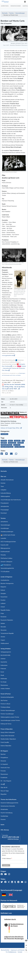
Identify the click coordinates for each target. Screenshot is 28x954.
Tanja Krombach (12, 442)
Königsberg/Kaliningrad (6, 444)
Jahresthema (5, 6)
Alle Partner (4, 700)
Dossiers (3, 819)
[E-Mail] (12, 454)
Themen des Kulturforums (8, 799)
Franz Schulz (17, 444)
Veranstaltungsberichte (7, 568)
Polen (2, 613)
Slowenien (4, 630)
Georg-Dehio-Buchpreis (7, 735)
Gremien (3, 483)
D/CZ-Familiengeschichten (8, 541)
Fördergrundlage (5, 707)
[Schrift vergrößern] (26, 945)
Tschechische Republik (7, 633)
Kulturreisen (4, 665)
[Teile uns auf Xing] (9, 882)
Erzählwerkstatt (5, 551)
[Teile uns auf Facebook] (5, 882)
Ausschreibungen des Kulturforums (11, 500)
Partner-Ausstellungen (7, 714)
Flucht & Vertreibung (6, 813)
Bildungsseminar (5, 548)
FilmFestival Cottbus (6, 558)
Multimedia (4, 678)
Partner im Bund (5, 704)
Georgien (3, 593)
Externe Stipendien (6, 746)
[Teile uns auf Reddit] (18, 882)
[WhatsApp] (17, 454)
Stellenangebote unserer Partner (10, 717)
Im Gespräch (4, 764)
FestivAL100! (4, 545)
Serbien (3, 623)
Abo (2, 784)
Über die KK (4, 787)
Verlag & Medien (6, 649)
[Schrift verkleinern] (26, 948)
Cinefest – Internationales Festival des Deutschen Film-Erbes (14, 368)
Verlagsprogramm (6, 652)
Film (23, 440)
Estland (3, 590)
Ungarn (3, 640)
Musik (2, 675)
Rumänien (3, 617)
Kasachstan (4, 597)
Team (2, 486)
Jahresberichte (5, 506)
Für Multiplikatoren (11, 952)
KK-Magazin (4, 751)
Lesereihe (3, 538)
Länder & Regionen (6, 577)
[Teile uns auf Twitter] (2, 882)
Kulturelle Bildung (6, 493)
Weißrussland (5, 643)
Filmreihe (3, 555)
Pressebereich (5, 503)
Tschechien (3, 440)
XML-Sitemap (5, 830)
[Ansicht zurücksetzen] (26, 950)
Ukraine (3, 637)
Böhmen (10, 440)
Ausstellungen (5, 528)
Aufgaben (3, 490)
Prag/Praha (3, 442)
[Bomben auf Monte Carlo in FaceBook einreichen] (3, 454)
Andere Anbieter (5, 688)
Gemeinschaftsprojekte (7, 697)
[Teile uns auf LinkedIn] (12, 882)
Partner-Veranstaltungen (8, 710)
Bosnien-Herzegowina (7, 583)
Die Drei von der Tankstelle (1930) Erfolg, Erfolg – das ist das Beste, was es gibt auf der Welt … (13, 387)
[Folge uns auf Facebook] (2, 874)
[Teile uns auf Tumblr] (16, 882)
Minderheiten (4, 809)
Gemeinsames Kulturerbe (8, 806)
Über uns (3, 476)
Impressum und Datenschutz (19, 950)
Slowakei (3, 627)
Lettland (3, 603)
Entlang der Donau (6, 724)
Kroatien (3, 600)
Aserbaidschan (5, 580)
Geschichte (4, 662)
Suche (2, 824)
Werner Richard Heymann (7, 447)
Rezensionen (4, 685)
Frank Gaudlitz (5, 742)
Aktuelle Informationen (7, 480)
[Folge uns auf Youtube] (5, 874)
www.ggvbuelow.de (7, 355)
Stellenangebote (5, 496)
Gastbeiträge (4, 816)
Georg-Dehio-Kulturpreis (8, 732)
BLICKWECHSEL (5, 655)
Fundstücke (4, 777)
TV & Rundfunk (5, 571)
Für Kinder (3, 682)
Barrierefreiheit (5, 950)
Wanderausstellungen (7, 531)
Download (4, 513)
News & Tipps (5, 791)
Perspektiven (4, 757)
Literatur (3, 658)
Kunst (2, 672)
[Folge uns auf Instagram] (9, 874)
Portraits (3, 771)
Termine (3, 518)
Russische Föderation (7, 620)
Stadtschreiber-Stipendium (8, 739)
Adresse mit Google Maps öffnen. (10, 428)
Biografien (4, 794)
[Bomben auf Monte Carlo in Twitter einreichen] (7, 454)
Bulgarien (3, 587)
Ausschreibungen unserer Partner (10, 720)
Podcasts (3, 668)
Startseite (4, 471)
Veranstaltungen (15, 6)
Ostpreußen (17, 440)
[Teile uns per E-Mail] (22, 882)
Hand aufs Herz (5, 767)
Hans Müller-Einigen (19, 447)
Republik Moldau (5, 610)
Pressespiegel (5, 510)
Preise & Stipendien (7, 729)
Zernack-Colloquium (6, 561)
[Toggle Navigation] (25, 1)
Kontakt (20, 952)
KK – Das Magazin (6, 781)
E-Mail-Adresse (7, 858)
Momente (3, 761)
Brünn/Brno (20, 442)
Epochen (3, 754)
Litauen (3, 607)
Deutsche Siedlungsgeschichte (9, 803)
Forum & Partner (6, 694)
